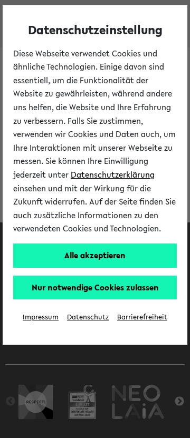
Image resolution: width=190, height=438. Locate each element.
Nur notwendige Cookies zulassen (95, 287)
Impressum (41, 317)
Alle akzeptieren (95, 255)
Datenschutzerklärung (113, 174)
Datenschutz (88, 317)
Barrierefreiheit (142, 317)
